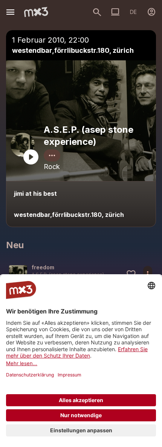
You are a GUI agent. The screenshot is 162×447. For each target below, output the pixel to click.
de (133, 12)
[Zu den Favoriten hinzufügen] (131, 274)
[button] (81, 274)
